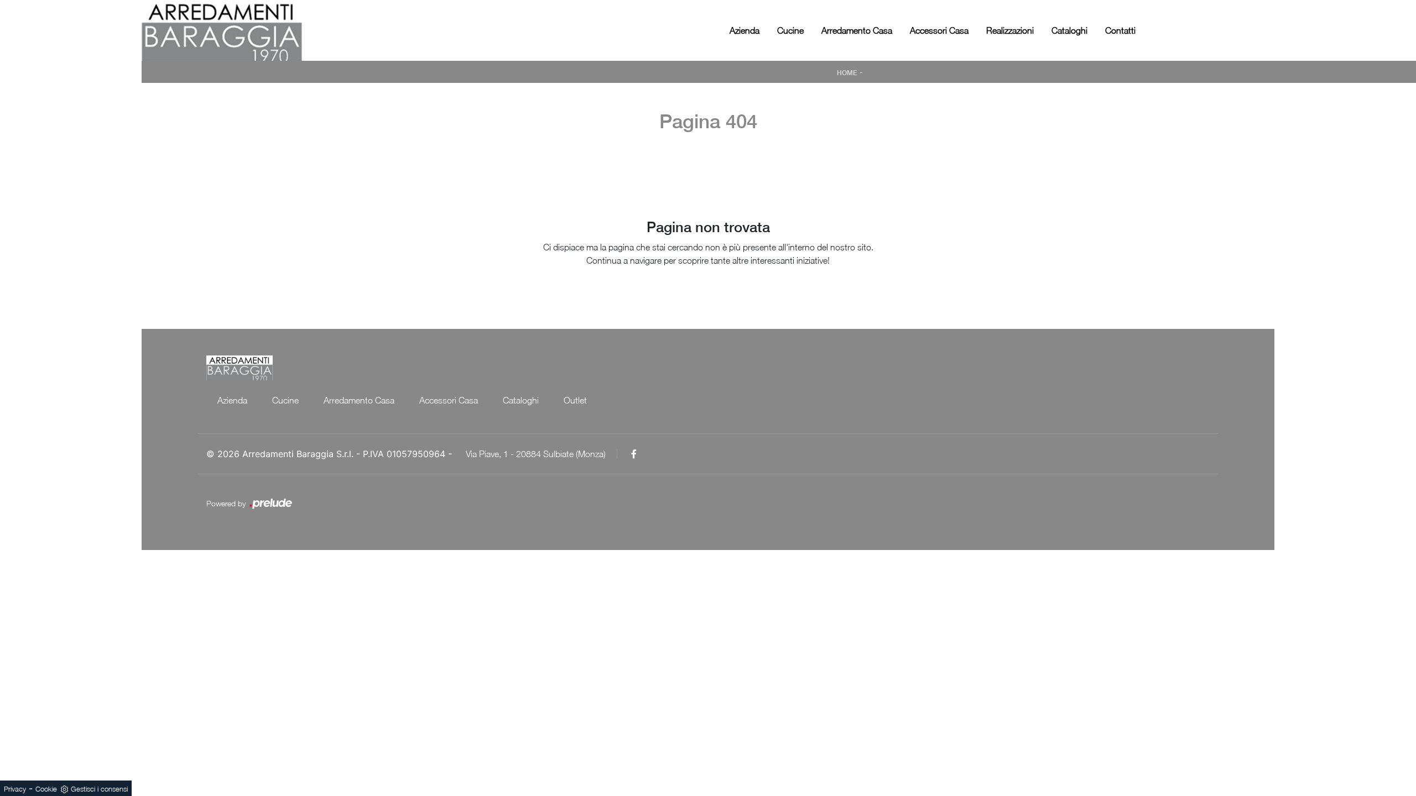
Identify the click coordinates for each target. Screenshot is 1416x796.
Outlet (575, 400)
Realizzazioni (1010, 30)
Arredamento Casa (856, 30)
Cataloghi (1069, 30)
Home (847, 73)
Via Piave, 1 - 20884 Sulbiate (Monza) (536, 454)
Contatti (1120, 30)
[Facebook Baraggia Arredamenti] (634, 454)
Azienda (744, 30)
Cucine (790, 30)
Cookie (46, 788)
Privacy (15, 788)
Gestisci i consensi (99, 788)
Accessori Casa (939, 30)
